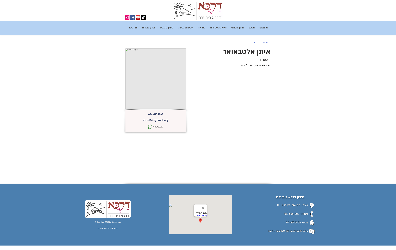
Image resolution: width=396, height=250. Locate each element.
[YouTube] (138, 17)
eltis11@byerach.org (155, 120)
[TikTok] (143, 17)
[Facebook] (132, 17)
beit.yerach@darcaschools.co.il (289, 231)
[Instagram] (127, 17)
